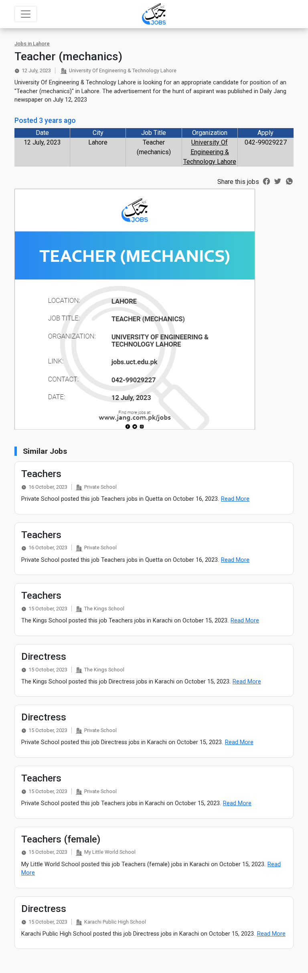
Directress (43, 656)
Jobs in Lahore (32, 44)
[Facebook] (266, 181)
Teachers (41, 473)
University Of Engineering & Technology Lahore (209, 152)
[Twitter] (278, 181)
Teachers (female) (60, 839)
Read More (235, 499)
